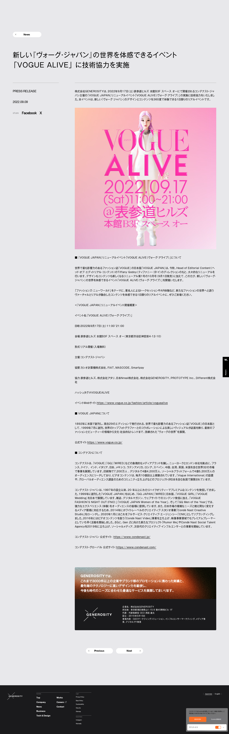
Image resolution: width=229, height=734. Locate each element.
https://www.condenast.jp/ (132, 537)
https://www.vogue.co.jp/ (104, 442)
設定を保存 (197, 719)
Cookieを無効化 (216, 719)
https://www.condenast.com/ (136, 547)
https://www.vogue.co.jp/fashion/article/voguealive (132, 403)
